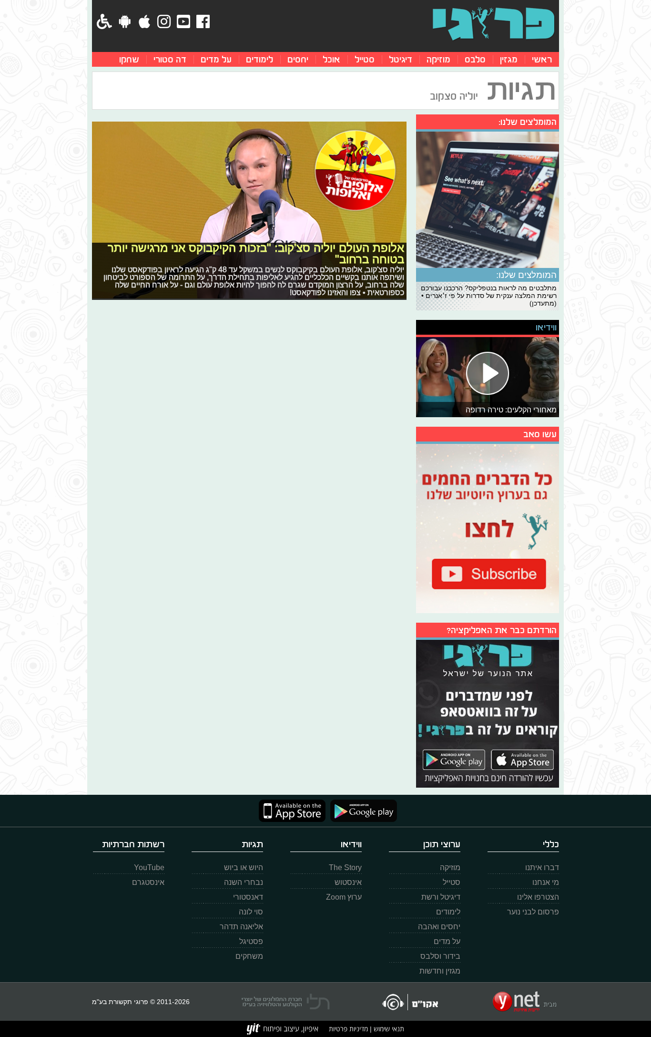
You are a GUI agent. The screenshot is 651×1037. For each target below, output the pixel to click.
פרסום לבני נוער (533, 912)
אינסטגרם (148, 882)
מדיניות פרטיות (348, 1028)
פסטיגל (251, 941)
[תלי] (286, 1002)
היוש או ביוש (243, 867)
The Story (345, 867)
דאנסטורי (248, 897)
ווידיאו (546, 327)
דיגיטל (400, 59)
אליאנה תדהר (241, 927)
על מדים (216, 59)
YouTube (149, 867)
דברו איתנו (542, 867)
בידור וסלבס (440, 956)
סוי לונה (251, 912)
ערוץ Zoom (344, 897)
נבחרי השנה (243, 882)
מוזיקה (438, 59)
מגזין (509, 59)
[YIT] (282, 1029)
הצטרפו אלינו (538, 897)
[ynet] (524, 1002)
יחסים (297, 59)
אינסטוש (348, 882)
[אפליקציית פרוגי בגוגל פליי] (361, 811)
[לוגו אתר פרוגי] (493, 24)
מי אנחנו (545, 882)
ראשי (542, 59)
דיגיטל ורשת (440, 897)
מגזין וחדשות (439, 971)
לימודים (259, 59)
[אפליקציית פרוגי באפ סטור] (292, 811)
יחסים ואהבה (439, 927)
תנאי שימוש (388, 1028)
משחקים (249, 956)
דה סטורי (169, 59)
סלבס (475, 59)
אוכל (331, 59)
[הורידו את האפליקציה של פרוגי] (487, 712)
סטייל (365, 59)
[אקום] (409, 1002)
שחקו (129, 59)
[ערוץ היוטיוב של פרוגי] (487, 527)
